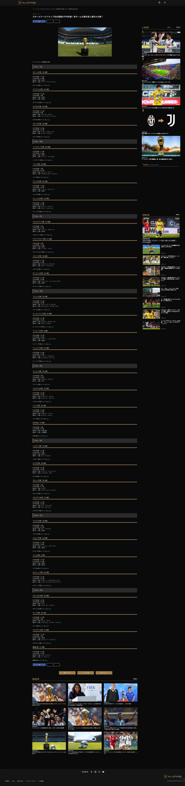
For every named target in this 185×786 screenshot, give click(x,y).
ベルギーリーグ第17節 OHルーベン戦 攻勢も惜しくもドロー (170, 256)
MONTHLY (178, 27)
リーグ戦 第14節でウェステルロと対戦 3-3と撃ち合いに (170, 299)
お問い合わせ (20, 781)
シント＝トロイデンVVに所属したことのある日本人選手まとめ (158, 108)
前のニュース (67, 672)
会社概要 (41, 781)
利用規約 (7, 781)
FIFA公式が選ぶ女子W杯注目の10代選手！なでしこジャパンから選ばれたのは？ (49, 704)
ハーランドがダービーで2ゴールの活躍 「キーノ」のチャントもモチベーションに (170, 322)
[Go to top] (183, 780)
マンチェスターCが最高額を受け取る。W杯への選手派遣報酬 (48, 728)
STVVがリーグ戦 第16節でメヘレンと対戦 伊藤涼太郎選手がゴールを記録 (170, 268)
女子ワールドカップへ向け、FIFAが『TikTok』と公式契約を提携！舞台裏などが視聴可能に (84, 704)
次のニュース (104, 672)
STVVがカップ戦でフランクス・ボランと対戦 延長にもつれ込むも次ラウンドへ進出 (170, 311)
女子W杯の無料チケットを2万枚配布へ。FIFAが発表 (117, 704)
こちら (48, 85)
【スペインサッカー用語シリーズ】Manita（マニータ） (156, 82)
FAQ (13, 781)
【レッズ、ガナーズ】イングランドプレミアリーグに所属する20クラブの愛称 (161, 55)
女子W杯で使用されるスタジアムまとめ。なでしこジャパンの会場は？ (49, 752)
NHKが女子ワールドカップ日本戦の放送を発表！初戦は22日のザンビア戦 (84, 728)
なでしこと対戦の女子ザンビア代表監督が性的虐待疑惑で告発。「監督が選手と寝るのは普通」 (120, 728)
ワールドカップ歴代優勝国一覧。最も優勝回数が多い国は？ (157, 159)
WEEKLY (169, 27)
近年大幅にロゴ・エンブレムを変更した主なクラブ (155, 133)
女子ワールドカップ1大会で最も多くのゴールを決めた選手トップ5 (120, 752)
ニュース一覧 (85, 672)
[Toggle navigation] (165, 2)
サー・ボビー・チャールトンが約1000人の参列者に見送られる (169, 289)
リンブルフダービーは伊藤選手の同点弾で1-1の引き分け (170, 246)
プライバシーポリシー (31, 781)
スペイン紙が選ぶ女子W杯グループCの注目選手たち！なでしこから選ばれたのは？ (84, 752)
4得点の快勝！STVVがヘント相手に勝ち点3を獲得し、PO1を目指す (160, 241)
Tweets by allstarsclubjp (150, 168)
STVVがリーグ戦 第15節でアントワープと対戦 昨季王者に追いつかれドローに (170, 279)
